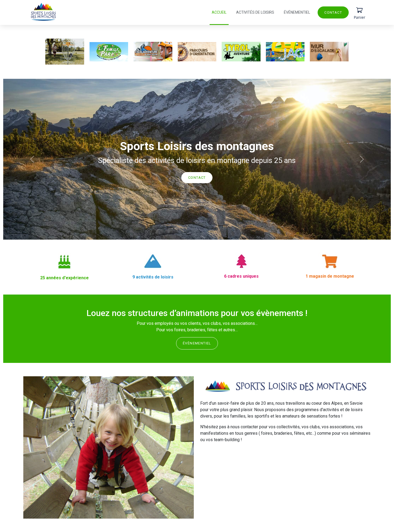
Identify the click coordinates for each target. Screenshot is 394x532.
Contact (333, 12)
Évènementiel (197, 343)
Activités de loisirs (255, 12)
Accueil (219, 12)
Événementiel (297, 12)
